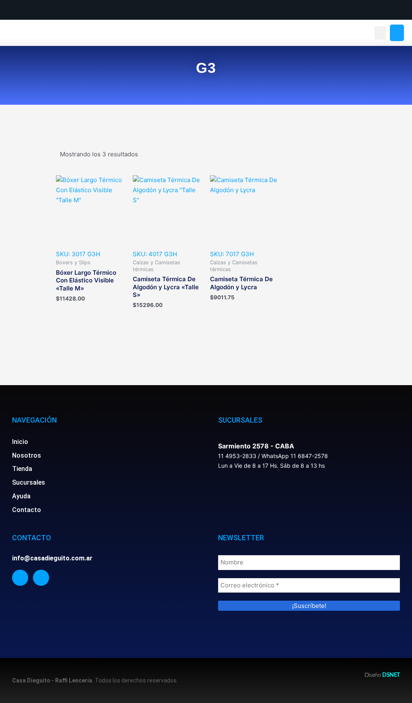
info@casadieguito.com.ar (52, 558)
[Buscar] (397, 33)
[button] (380, 32)
